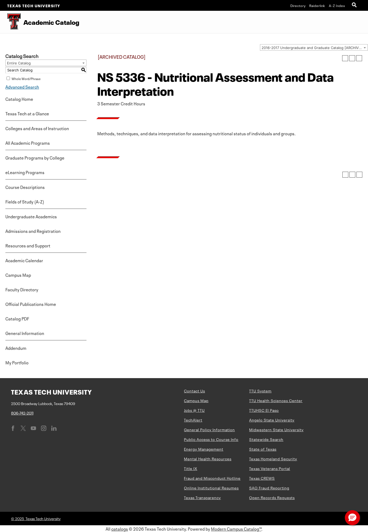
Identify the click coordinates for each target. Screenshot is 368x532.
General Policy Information (209, 429)
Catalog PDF (17, 318)
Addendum (15, 347)
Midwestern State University (276, 429)
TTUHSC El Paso (264, 410)
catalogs (119, 528)
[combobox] (314, 47)
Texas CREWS (262, 478)
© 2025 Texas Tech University (36, 518)
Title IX (190, 468)
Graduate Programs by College (34, 157)
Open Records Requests (272, 497)
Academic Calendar (24, 260)
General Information (24, 333)
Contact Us (194, 390)
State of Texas (262, 448)
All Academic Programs (27, 142)
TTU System (260, 390)
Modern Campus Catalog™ (236, 528)
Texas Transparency (202, 497)
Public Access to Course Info (211, 439)
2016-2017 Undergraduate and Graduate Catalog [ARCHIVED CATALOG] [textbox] (314, 48)
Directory (298, 5)
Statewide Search (266, 439)
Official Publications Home (30, 303)
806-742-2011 (22, 412)
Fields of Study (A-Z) (24, 201)
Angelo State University (271, 419)
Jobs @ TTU (194, 410)
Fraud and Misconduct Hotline (212, 478)
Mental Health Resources (207, 458)
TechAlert (193, 419)
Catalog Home (19, 98)
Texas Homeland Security (273, 458)
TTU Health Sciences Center (276, 400)
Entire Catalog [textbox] (19, 63)
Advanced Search (22, 86)
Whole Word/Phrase (26, 78)
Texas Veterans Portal (269, 468)
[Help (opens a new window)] (359, 58)
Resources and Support (27, 245)
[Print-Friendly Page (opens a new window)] (352, 58)
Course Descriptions (25, 187)
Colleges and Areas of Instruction (37, 128)
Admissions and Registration (33, 230)
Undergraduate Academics (31, 216)
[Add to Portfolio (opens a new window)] (345, 58)
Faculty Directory (21, 289)
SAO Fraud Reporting (269, 487)
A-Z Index (337, 5)
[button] (352, 517)
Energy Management (203, 448)
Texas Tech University (33, 5)
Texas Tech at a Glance (27, 113)
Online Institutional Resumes (211, 487)
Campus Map (18, 274)
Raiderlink (317, 5)
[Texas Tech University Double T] (10, 22)
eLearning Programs (24, 172)
